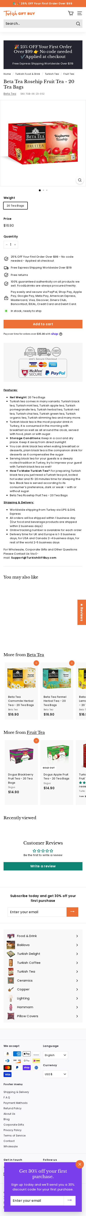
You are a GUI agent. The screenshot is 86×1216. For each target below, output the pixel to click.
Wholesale (11, 1146)
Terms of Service (14, 1135)
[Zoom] (80, 180)
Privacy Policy (13, 1130)
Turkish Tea (52, 74)
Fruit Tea (68, 74)
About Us (9, 1114)
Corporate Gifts (14, 1124)
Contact (9, 1141)
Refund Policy (13, 1108)
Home (7, 74)
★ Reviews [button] (82, 612)
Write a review (43, 866)
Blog (7, 1119)
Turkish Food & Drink (27, 74)
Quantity (11, 236)
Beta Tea (10, 94)
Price (8, 219)
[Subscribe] (72, 912)
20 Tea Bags (15, 206)
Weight (9, 198)
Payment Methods (16, 1103)
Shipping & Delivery (16, 1092)
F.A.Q (7, 1097)
